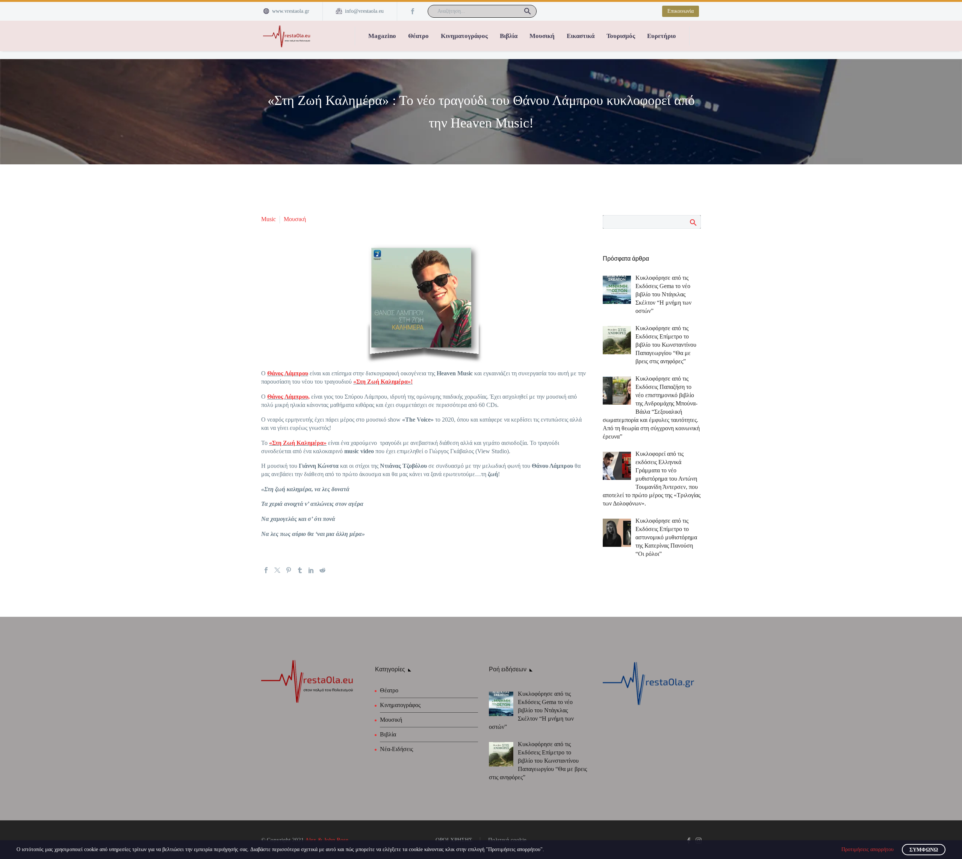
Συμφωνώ (923, 850)
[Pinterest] (289, 570)
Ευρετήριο (661, 35)
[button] (527, 11)
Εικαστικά (580, 35)
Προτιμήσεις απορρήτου (867, 849)
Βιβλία (508, 35)
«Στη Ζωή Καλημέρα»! (383, 381)
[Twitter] (277, 570)
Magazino (382, 35)
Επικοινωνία (680, 11)
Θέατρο (418, 35)
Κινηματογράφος (464, 35)
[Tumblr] (300, 570)
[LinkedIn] (311, 570)
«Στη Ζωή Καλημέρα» (298, 443)
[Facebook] (413, 11)
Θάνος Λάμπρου (287, 373)
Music (268, 219)
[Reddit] (322, 570)
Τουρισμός (621, 35)
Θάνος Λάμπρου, (288, 396)
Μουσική (542, 35)
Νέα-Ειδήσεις (396, 749)
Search (693, 222)
